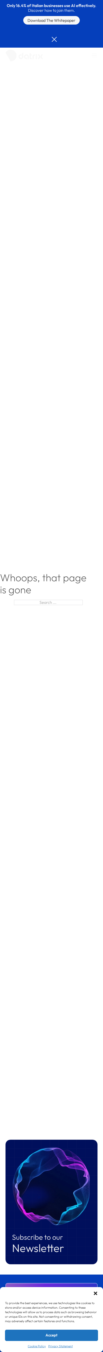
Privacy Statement (60, 1346)
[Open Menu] (94, 55)
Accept (52, 1335)
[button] (95, 1293)
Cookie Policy (37, 1346)
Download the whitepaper (52, 20)
